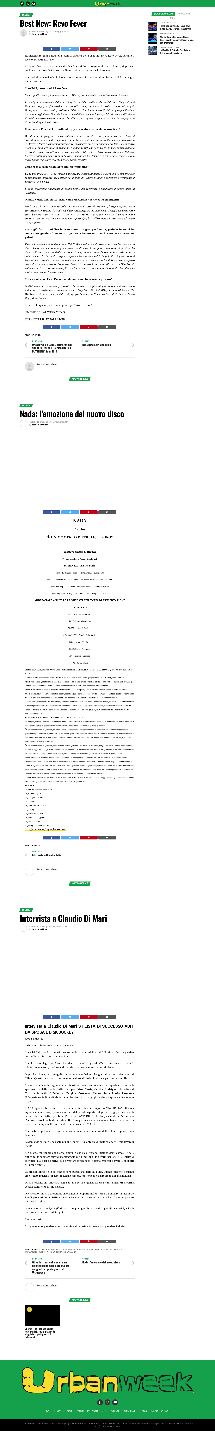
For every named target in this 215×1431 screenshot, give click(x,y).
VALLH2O (72, 1252)
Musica (118, 1249)
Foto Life (115, 1410)
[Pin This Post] (89, 49)
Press (144, 1410)
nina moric (31, 1252)
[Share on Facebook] (51, 49)
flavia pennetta (104, 1249)
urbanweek (60, 1252)
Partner (154, 1410)
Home (48, 1410)
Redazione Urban (39, 34)
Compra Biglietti (130, 1410)
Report (70, 1410)
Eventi (104, 1410)
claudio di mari (85, 1249)
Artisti (80, 1410)
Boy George (49, 1249)
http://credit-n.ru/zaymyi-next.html (45, 318)
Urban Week (46, 1252)
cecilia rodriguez (66, 1249)
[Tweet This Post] (70, 49)
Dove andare (92, 1410)
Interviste (58, 1410)
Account (165, 1410)
